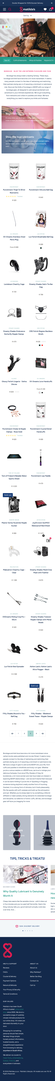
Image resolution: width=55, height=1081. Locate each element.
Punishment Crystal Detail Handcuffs (41, 430)
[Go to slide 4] (29, 930)
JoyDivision (41, 520)
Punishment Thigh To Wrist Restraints (14, 191)
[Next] (51, 3)
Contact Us (34, 981)
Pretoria (12, 1061)
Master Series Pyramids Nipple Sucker (14, 524)
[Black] (41, 248)
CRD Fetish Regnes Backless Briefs (41, 332)
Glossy (14, 378)
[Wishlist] (45, 9)
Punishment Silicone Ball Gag (41, 190)
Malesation (14, 567)
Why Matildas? (35, 972)
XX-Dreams (14, 234)
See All (6, 60)
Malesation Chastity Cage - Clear (14, 571)
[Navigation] (4, 9)
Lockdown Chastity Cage (14, 284)
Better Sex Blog (36, 976)
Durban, (6, 1061)
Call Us (32, 985)
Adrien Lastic (41, 663)
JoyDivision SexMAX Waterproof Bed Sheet (41, 524)
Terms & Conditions (10, 994)
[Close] (9, 26)
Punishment (14, 187)
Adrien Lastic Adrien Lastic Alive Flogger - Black (41, 667)
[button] (48, 540)
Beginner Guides (9, 887)
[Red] (42, 345)
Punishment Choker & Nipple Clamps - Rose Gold (14, 430)
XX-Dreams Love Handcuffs (41, 381)
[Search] (9, 9)
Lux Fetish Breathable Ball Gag (41, 237)
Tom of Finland (14, 473)
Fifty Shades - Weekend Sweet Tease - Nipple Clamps (41, 714)
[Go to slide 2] (25, 930)
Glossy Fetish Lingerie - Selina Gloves (14, 382)
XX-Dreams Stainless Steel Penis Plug (14, 238)
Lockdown (14, 281)
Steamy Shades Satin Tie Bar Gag (41, 285)
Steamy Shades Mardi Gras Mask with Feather (41, 571)
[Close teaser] (43, 535)
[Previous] (3, 3)
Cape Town (7, 1058)
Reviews (6, 968)
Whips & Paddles (35, 60)
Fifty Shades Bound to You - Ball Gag (14, 714)
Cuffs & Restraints (20, 60)
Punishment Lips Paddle (41, 476)
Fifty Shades (14, 710)
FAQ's (5, 972)
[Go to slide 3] (27, 930)
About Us (33, 968)
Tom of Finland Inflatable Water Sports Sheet (14, 477)
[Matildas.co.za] (27, 9)
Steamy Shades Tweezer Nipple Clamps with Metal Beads (40, 620)
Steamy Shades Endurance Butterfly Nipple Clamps (14, 332)
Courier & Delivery (9, 976)
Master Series (14, 520)
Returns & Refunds (10, 985)
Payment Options (9, 981)
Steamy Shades (41, 281)
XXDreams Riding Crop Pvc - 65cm (14, 618)
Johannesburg (17, 1058)
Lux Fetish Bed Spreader (14, 666)
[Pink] (40, 393)
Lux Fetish (41, 234)
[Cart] (50, 9)
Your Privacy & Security (11, 990)
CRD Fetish (41, 328)
